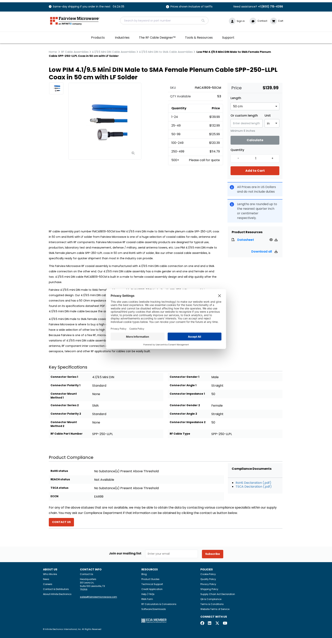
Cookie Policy (208, 574)
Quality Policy (208, 579)
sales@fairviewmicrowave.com (98, 596)
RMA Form (147, 599)
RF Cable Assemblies (75, 52)
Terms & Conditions (212, 604)
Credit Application (152, 589)
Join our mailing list (125, 553)
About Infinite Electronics (57, 594)
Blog (144, 574)
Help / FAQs (147, 594)
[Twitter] (217, 623)
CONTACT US (61, 522)
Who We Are (50, 574)
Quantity (237, 150)
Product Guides (150, 579)
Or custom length (244, 116)
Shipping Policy (209, 589)
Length (236, 98)
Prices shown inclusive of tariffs (191, 6)
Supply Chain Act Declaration (217, 594)
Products (98, 37)
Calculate (255, 140)
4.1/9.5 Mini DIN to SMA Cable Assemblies (166, 52)
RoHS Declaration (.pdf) (253, 483)
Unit (268, 116)
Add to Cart (255, 170)
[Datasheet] (271, 240)
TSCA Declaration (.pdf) (254, 486)
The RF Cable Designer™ (157, 37)
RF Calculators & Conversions (158, 604)
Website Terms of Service (214, 609)
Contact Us (86, 574)
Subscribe (212, 554)
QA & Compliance (210, 599)
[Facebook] (202, 623)
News (46, 579)
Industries (122, 37)
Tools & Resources (199, 37)
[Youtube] (225, 623)
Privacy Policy (208, 584)
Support (228, 37)
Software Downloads (153, 609)
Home (53, 52)
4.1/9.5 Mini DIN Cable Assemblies (114, 52)
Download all (262, 251)
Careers (47, 584)
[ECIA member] (153, 620)
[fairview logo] (75, 20)
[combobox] (164, 20)
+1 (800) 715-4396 (270, 6)
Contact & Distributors (56, 589)
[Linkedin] (210, 623)
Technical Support (152, 584)
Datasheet (245, 240)
